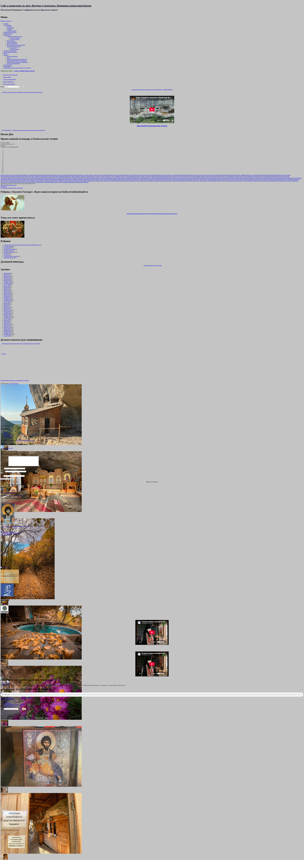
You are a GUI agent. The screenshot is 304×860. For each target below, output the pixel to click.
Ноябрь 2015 (7, 297)
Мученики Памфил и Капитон (24, 175)
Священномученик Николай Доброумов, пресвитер (75, 178)
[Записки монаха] (15, 526)
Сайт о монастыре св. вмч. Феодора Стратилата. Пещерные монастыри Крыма (46, 5)
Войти (30, 697)
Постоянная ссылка (28, 440)
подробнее (3, 186)
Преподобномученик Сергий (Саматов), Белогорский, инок (30, 182)
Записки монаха (8, 33)
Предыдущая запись (7, 448)
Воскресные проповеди (10, 32)
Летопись (9, 26)
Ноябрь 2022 (7, 273)
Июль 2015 (7, 303)
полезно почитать (8, 257)
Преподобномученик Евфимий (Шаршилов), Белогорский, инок (57, 179)
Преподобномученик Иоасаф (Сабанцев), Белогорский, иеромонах (263, 179)
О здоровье (7, 255)
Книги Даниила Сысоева (14, 46)
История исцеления (12, 56)
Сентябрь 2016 (8, 283)
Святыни (9, 29)
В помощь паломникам (10, 50)
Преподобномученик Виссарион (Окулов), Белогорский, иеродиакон (198, 175)
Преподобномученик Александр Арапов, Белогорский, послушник (178, 176)
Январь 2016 (7, 294)
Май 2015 (6, 306)
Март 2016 (7, 291)
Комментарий (4, 465)
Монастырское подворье (10, 52)
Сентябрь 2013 (8, 334)
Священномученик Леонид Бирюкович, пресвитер (20, 178)
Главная (6, 23)
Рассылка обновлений (9, 84)
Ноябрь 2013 (7, 331)
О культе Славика (15, 38)
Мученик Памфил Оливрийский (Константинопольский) (165, 180)
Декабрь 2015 (7, 296)
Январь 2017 (7, 277)
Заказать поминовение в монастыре (16, 60)
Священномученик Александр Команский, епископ (103, 178)
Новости (6, 55)
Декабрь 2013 (7, 330)
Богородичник (11, 40)
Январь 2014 (7, 328)
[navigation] (152, 705)
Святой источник (11, 30)
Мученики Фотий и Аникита (8, 175)
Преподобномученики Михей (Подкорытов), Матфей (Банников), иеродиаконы (238, 175)
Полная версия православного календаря (12, 188)
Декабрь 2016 (7, 279)
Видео (5, 53)
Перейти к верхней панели (8, 699)
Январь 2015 (7, 311)
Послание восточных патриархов (16, 45)
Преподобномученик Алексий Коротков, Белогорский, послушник (249, 176)
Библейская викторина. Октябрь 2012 (17, 59)
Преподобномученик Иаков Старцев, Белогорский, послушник (127, 179)
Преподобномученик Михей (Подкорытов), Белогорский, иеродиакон (131, 180)
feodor (16, 383)
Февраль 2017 (7, 276)
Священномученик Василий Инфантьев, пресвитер (131, 178)
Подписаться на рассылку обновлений (17, 62)
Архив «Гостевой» (12, 42)
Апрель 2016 (7, 290)
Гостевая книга (8, 65)
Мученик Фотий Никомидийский (79, 182)
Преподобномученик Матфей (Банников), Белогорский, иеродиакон (65, 180)
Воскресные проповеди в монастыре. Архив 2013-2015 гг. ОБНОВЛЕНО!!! (152, 89)
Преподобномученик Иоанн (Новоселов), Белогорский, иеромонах (195, 179)
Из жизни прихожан (9, 252)
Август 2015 (7, 301)
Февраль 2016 (7, 293)
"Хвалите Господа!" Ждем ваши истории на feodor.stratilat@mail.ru (22, 245)
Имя (2, 468)
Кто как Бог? (13, 48)
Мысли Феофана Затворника (8, 185)
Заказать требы (7, 77)
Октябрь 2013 (7, 333)
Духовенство (10, 28)
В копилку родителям (10, 249)
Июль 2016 (7, 286)
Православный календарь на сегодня (14, 704)
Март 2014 (7, 326)
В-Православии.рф (9, 706)
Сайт (2, 476)
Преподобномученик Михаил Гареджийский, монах (98, 180)
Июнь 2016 (7, 287)
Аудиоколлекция (8, 246)
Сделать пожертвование (13, 63)
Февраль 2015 (7, 310)
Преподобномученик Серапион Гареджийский (262, 180)
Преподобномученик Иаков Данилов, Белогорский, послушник (92, 179)
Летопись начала (14, 49)
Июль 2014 (7, 320)
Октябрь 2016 (7, 281)
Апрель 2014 (7, 324)
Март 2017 (7, 274)
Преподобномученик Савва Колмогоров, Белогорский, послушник (232, 180)
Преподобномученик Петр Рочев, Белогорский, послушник (197, 180)
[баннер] (4, 352)
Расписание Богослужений (10, 75)
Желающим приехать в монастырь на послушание (17, 67)
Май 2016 (6, 289)
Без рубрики (7, 247)
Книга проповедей (12, 43)
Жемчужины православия (8, 532)
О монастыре (7, 25)
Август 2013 (7, 336)
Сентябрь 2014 (8, 317)
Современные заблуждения (14, 36)
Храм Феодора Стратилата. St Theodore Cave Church (15, 380)
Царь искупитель (14, 39)
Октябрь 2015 (7, 299)
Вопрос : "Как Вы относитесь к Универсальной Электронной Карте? (26, 130)
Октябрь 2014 (7, 316)
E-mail (3, 471)
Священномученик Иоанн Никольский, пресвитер (48, 178)
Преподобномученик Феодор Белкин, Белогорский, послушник (214, 176)
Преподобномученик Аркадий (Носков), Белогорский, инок (181, 178)
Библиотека (7, 35)
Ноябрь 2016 (7, 280)
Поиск (2, 86)
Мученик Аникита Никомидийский (155, 178)
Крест (8, 58)
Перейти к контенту (6, 21)
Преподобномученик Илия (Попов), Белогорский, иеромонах (160, 179)
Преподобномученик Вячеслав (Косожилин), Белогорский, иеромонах (250, 178)
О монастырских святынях (11, 256)
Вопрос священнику (8, 81)
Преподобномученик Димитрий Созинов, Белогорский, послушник (21, 179)
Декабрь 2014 (7, 313)
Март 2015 (7, 308)
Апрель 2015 (7, 307)
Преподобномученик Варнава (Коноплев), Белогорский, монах (214, 178)
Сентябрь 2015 (8, 300)
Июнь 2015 (7, 304)
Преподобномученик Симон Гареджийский (58, 182)
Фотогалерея (7, 66)
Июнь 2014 (7, 321)
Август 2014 (7, 318)
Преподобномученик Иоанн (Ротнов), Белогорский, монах (229, 179)
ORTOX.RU (24, 697)
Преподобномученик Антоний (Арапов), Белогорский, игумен (88, 175)
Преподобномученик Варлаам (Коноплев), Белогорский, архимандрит (52, 175)
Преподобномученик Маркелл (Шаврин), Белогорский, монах (30, 180)
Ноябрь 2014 (7, 314)
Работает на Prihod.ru (6, 697)
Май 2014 (6, 323)
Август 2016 (7, 284)
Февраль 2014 (7, 327)
